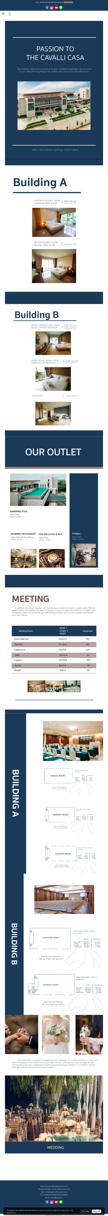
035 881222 (44, 2)
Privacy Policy (65, 1210)
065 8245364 (52, 2)
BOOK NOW (68, 2)
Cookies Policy (11, 1212)
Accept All (96, 1211)
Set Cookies (85, 1211)
